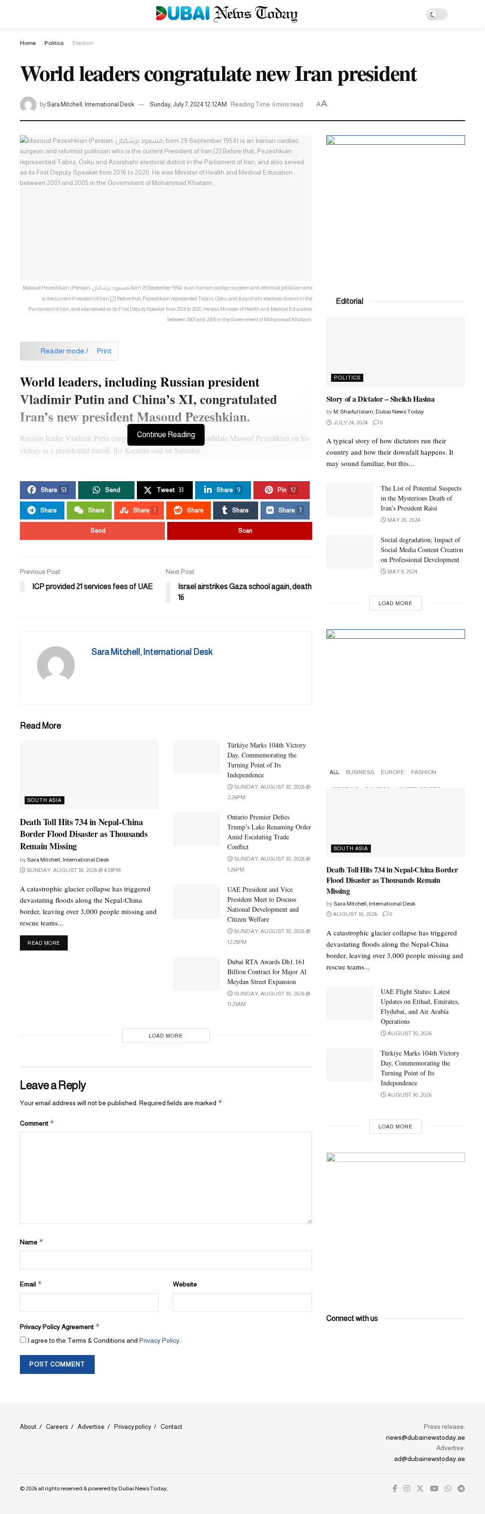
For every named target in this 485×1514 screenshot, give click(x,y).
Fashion (423, 772)
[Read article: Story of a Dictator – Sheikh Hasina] (395, 352)
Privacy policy (132, 1426)
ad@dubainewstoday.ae (429, 1458)
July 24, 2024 (350, 422)
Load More (166, 1036)
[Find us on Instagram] (407, 1489)
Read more (47, 943)
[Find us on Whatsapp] (448, 1489)
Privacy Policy (159, 1340)
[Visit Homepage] (227, 14)
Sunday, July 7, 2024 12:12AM (188, 104)
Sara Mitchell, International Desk (91, 104)
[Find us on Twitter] (420, 1489)
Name (32, 1241)
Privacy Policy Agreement (60, 1326)
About (28, 1426)
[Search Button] (461, 14)
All (334, 772)
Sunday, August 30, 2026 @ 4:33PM (73, 870)
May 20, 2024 (403, 520)
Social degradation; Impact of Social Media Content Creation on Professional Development (422, 549)
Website (185, 1284)
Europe (392, 772)
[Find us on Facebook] (395, 1489)
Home (28, 43)
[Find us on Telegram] (461, 1489)
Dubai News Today (142, 1488)
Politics (54, 43)
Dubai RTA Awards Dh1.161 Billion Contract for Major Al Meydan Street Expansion (266, 971)
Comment (37, 1122)
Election (82, 43)
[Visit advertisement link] (395, 204)
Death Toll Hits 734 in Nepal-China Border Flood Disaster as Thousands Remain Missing (84, 834)
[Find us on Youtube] (434, 1489)
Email (31, 1283)
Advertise (91, 1426)
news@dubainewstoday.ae (425, 1437)
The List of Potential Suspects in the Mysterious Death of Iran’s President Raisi (421, 498)
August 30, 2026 (354, 914)
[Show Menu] (24, 14)
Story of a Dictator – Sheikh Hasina (380, 398)
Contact (171, 1426)
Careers (57, 1426)
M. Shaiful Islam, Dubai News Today (378, 411)
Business (360, 772)
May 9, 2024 (401, 571)
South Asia (44, 800)
